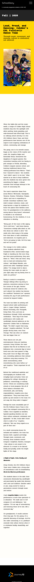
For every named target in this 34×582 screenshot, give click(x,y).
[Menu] (30, 3)
